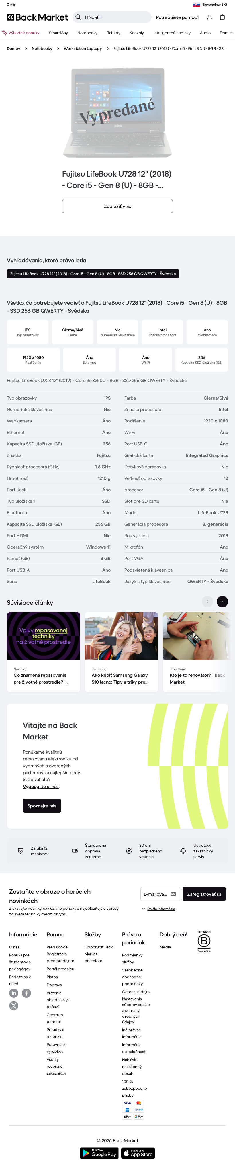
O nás (14, 947)
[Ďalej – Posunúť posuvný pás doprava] (222, 601)
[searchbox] (116, 17)
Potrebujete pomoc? (177, 17)
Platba (52, 976)
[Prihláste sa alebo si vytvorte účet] (210, 17)
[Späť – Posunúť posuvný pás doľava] (207, 601)
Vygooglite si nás (41, 786)
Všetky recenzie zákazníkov (56, 1066)
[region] (117, 653)
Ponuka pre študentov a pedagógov (20, 961)
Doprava (54, 984)
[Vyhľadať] (78, 17)
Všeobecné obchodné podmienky (132, 976)
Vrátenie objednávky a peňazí (58, 999)
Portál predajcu (60, 968)
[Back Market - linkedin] (13, 993)
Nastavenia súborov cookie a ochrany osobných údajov (136, 1010)
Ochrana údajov (136, 991)
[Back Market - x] (13, 1005)
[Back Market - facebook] (26, 993)
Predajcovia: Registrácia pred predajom (60, 953)
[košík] (222, 17)
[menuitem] (58, 32)
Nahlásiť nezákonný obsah (132, 1066)
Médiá (165, 947)
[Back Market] (37, 17)
